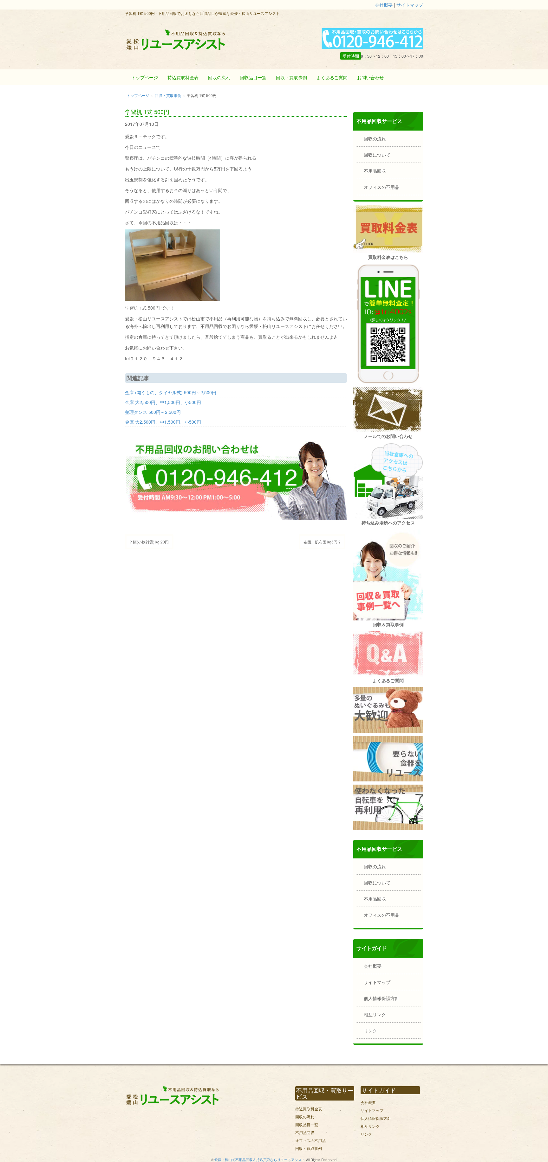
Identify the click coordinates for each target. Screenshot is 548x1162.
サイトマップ (409, 5)
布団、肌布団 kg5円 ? (322, 541)
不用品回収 (375, 171)
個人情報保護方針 (381, 998)
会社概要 (384, 5)
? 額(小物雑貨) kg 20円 (149, 541)
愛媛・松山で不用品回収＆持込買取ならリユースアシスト (259, 1159)
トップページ (144, 77)
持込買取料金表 (183, 77)
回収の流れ (219, 77)
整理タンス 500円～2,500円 (153, 412)
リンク (370, 1030)
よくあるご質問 (332, 77)
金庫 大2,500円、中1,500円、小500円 (163, 402)
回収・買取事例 (291, 77)
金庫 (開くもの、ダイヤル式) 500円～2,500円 (170, 392)
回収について (377, 154)
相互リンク (375, 1014)
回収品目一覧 (253, 77)
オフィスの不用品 (381, 187)
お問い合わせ (370, 77)
